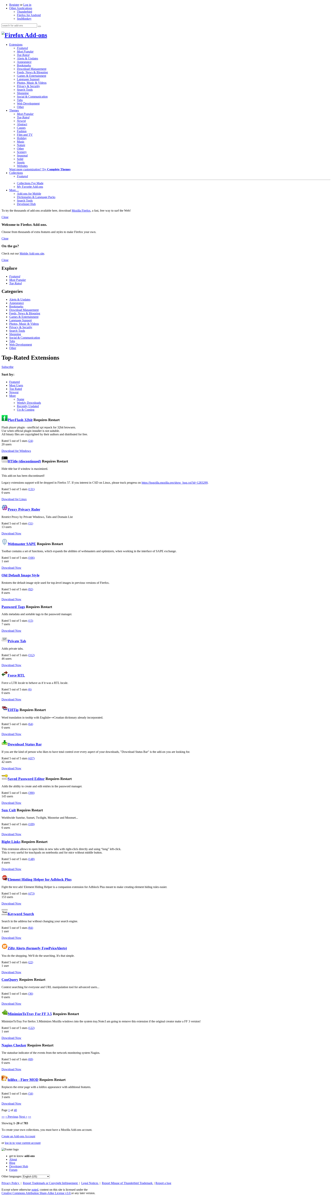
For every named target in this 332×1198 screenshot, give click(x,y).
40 (15, 1110)
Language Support (28, 79)
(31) (30, 523)
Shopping (23, 93)
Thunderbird (24, 11)
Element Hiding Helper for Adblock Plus (39, 879)
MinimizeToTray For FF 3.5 (30, 1014)
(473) (31, 893)
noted (35, 1189)
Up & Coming (25, 409)
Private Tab (17, 641)
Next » (23, 1116)
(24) (30, 440)
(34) (30, 1093)
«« (3, 1116)
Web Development (28, 103)
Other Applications (20, 8)
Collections (16, 172)
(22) (30, 962)
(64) (30, 724)
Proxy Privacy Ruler (24, 509)
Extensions (15, 44)
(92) (30, 589)
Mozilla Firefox (81, 210)
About (13, 1159)
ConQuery (10, 980)
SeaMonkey (24, 18)
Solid (20, 159)
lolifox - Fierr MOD (23, 1080)
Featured (22, 48)
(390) (31, 792)
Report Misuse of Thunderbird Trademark (127, 1183)
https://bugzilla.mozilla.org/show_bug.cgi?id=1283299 (175, 482)
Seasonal (22, 155)
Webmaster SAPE (22, 544)
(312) (31, 655)
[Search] (39, 26)
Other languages (11, 1176)
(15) (30, 620)
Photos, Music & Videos (31, 82)
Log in (27, 4)
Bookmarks (24, 65)
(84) (30, 927)
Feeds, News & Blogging (32, 72)
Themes (14, 110)
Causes (21, 127)
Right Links (11, 842)
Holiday (22, 138)
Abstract (22, 124)
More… (14, 190)
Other (20, 107)
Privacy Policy (11, 1183)
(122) (31, 1028)
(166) (31, 557)
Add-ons (35, 35)
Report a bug (163, 1183)
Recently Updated (28, 406)
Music (20, 141)
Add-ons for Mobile (29, 193)
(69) (30, 1059)
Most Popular (25, 51)
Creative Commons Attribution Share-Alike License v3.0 (36, 1193)
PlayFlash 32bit (20, 420)
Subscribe (7, 367)
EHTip (13, 710)
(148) (31, 859)
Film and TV (25, 134)
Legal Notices (90, 1183)
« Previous (11, 1116)
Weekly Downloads (29, 402)
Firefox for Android (29, 15)
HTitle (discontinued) (24, 461)
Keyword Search (21, 914)
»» (29, 1116)
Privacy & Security (28, 86)
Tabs (20, 100)
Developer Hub (26, 204)
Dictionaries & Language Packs (36, 197)
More (12, 395)
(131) (31, 489)
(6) (30, 689)
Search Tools (25, 89)
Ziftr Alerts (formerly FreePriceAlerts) (37, 948)
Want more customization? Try (40, 169)
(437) (31, 758)
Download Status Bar (25, 744)
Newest (21, 120)
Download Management (31, 68)
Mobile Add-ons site (32, 253)
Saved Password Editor (26, 779)
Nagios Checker (14, 1045)
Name (20, 399)
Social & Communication (32, 96)
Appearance (24, 62)
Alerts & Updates (27, 58)
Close (5, 217)
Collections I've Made (30, 183)
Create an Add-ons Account (18, 1136)
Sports (21, 162)
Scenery (22, 152)
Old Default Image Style (20, 575)
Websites (22, 166)
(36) (30, 993)
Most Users (16, 385)
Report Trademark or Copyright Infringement (50, 1183)
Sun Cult (9, 810)
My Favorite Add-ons (30, 186)
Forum (13, 1169)
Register (14, 4)
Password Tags (13, 607)
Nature (21, 145)
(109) (31, 824)
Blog (12, 1162)
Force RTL (16, 675)
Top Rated (23, 55)
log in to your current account (23, 1142)
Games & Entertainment (31, 75)
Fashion (22, 131)
